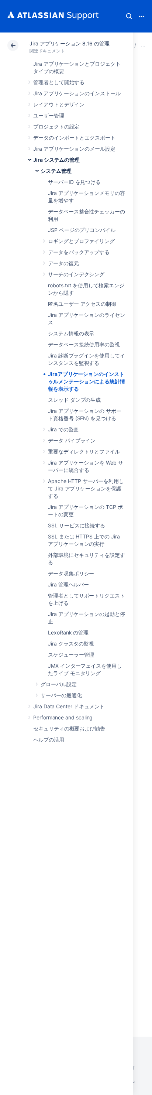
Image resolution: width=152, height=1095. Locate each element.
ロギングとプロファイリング (81, 241)
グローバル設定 (59, 684)
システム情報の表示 (71, 333)
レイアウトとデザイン (58, 104)
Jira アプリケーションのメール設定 (74, 149)
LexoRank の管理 (68, 632)
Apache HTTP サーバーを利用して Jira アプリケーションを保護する (86, 488)
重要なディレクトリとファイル (84, 451)
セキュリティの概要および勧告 (69, 728)
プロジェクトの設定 (56, 126)
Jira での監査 (63, 429)
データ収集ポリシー (71, 573)
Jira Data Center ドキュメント (68, 706)
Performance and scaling (63, 717)
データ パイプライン (72, 440)
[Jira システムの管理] (143, 45)
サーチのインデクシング (76, 274)
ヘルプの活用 (48, 739)
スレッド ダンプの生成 (74, 400)
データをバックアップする (79, 252)
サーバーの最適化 (61, 695)
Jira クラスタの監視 (71, 643)
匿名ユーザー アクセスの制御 (82, 304)
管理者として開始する (58, 82)
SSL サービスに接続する (76, 525)
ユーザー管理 (48, 115)
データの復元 (63, 263)
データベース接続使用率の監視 (84, 344)
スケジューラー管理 (71, 654)
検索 (129, 16)
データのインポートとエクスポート (74, 137)
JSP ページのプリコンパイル (81, 230)
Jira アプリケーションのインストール (77, 93)
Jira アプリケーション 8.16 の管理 (69, 43)
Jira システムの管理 (56, 160)
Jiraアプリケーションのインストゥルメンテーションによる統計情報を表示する (86, 381)
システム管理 (56, 171)
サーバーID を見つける (74, 182)
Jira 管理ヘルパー (68, 584)
